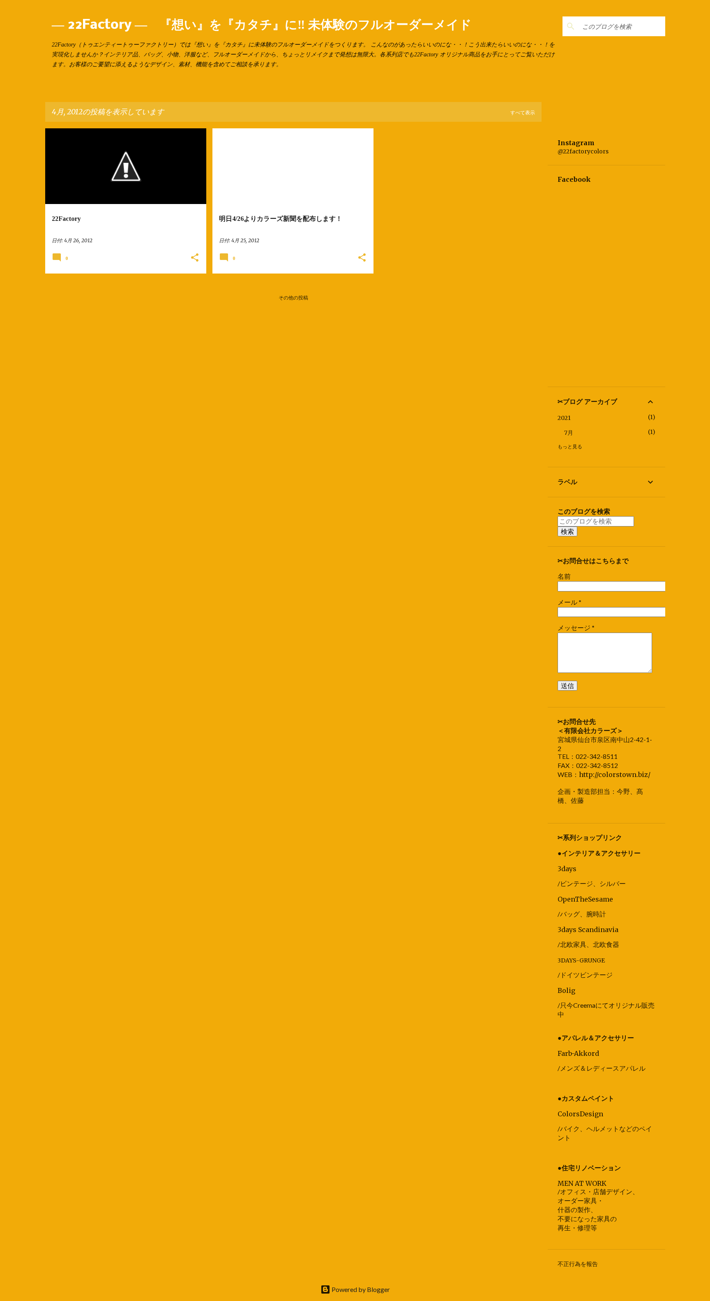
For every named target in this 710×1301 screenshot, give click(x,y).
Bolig (566, 990)
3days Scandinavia (588, 929)
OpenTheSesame (585, 899)
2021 (564, 418)
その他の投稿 (293, 298)
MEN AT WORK (582, 1183)
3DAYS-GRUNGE (581, 960)
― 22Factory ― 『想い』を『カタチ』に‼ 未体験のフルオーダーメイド (262, 25)
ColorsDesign (580, 1114)
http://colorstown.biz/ (614, 774)
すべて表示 (522, 112)
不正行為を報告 (578, 1264)
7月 (568, 432)
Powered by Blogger (360, 1289)
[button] (195, 258)
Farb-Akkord (578, 1053)
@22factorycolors (583, 151)
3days (567, 869)
